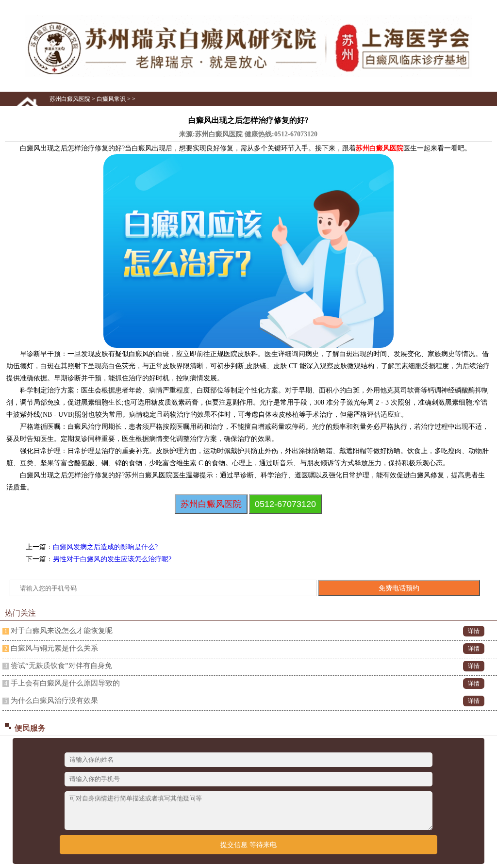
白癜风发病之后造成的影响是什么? (105, 547)
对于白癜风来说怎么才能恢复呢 (62, 631)
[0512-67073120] (248, 74)
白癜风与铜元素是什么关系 (54, 648)
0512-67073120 (295, 134)
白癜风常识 (111, 99)
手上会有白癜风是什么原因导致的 (65, 683)
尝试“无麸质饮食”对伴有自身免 (61, 665)
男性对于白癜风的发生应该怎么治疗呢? (112, 559)
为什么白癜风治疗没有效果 (54, 700)
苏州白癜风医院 (70, 99)
